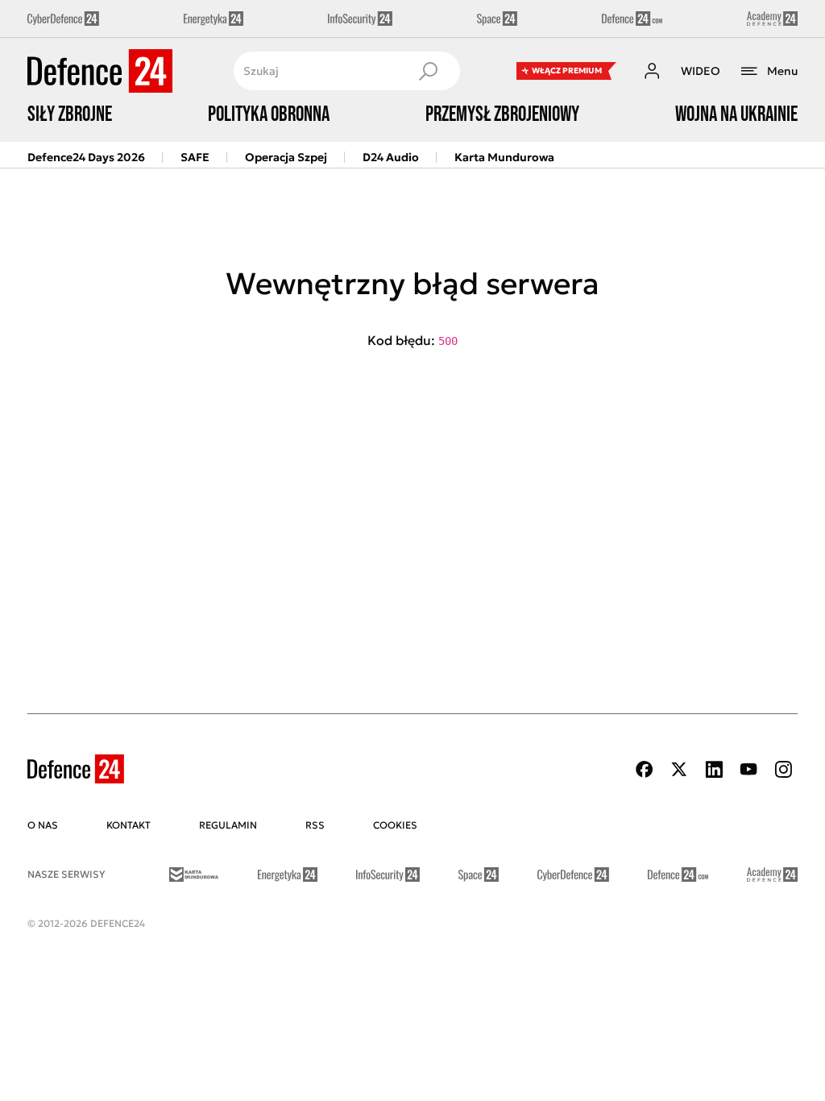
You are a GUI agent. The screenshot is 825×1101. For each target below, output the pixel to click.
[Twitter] (679, 769)
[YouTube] (748, 769)
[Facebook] (644, 769)
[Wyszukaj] (427, 71)
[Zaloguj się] (651, 71)
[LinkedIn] (713, 769)
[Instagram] (783, 769)
